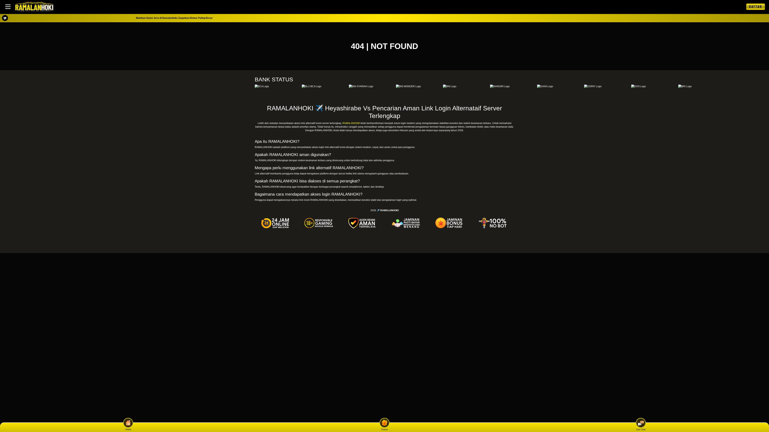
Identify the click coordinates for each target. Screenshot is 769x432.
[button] (8, 6)
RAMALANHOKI (351, 123)
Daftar (755, 6)
